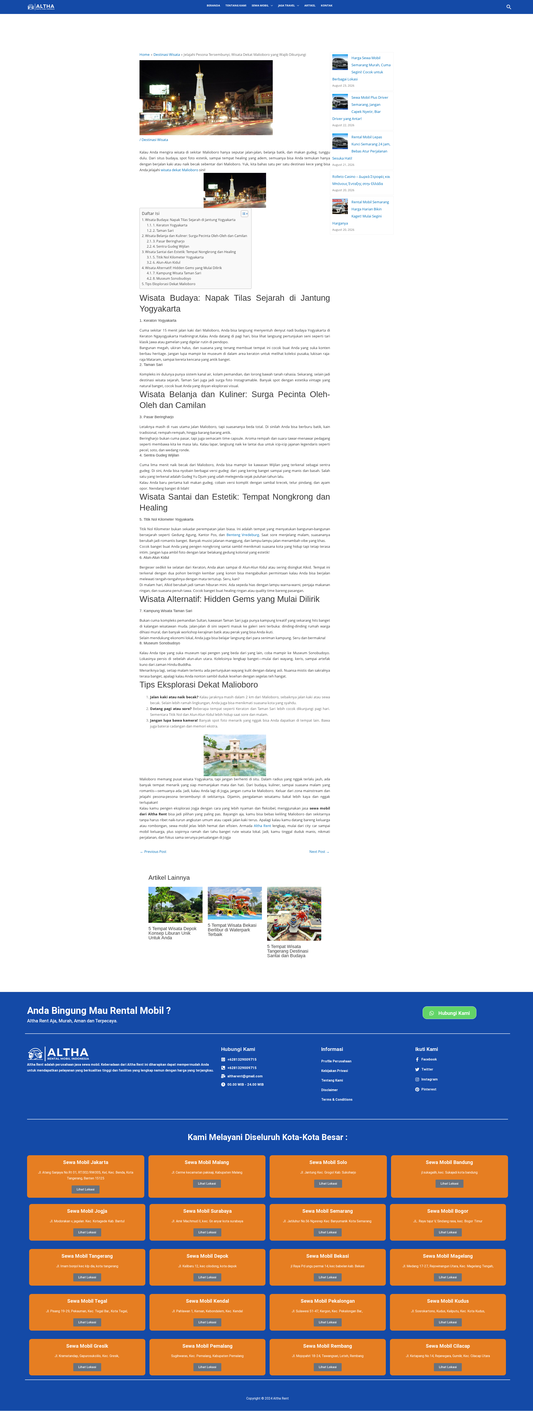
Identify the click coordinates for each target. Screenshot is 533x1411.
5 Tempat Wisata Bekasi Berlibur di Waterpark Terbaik (232, 930)
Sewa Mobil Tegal (87, 1301)
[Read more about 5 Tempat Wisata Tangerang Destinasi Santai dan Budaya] (294, 913)
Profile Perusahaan (336, 1061)
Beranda (213, 5)
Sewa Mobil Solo (328, 1162)
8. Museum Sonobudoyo (172, 278)
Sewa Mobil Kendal (207, 1301)
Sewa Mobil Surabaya (207, 1211)
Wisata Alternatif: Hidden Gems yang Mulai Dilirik (183, 268)
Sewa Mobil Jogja (87, 1211)
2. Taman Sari (163, 230)
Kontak (327, 5)
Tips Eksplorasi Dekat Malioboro (170, 284)
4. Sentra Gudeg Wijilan (171, 246)
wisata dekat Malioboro (179, 169)
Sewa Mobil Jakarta (85, 1162)
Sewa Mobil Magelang (448, 1256)
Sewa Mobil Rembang (327, 1346)
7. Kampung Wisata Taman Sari (177, 273)
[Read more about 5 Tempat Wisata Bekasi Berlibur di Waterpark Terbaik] (235, 902)
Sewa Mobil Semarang (327, 1211)
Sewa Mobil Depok (207, 1256)
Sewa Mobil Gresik (87, 1346)
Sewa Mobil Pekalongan (328, 1301)
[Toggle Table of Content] (242, 213)
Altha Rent (262, 825)
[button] (509, 7)
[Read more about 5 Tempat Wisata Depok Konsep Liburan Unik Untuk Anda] (175, 904)
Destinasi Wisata (155, 139)
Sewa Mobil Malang (207, 1162)
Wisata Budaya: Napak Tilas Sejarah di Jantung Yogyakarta (190, 219)
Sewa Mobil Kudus (448, 1301)
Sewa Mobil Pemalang (207, 1346)
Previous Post (153, 851)
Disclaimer (329, 1090)
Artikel (309, 5)
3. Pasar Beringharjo (169, 241)
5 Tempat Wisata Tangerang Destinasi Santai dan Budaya (287, 951)
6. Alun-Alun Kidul (166, 262)
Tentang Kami (235, 5)
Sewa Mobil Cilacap (448, 1346)
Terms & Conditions (336, 1100)
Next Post (319, 851)
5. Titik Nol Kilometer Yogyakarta (178, 257)
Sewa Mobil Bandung (449, 1162)
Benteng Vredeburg (243, 534)
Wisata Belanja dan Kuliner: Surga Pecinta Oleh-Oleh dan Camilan (196, 235)
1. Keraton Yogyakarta (170, 225)
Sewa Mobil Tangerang (87, 1256)
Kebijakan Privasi (334, 1071)
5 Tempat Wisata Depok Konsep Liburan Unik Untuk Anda (172, 933)
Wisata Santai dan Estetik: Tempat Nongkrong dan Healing (190, 252)
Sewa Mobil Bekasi (327, 1256)
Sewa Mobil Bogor (447, 1211)
